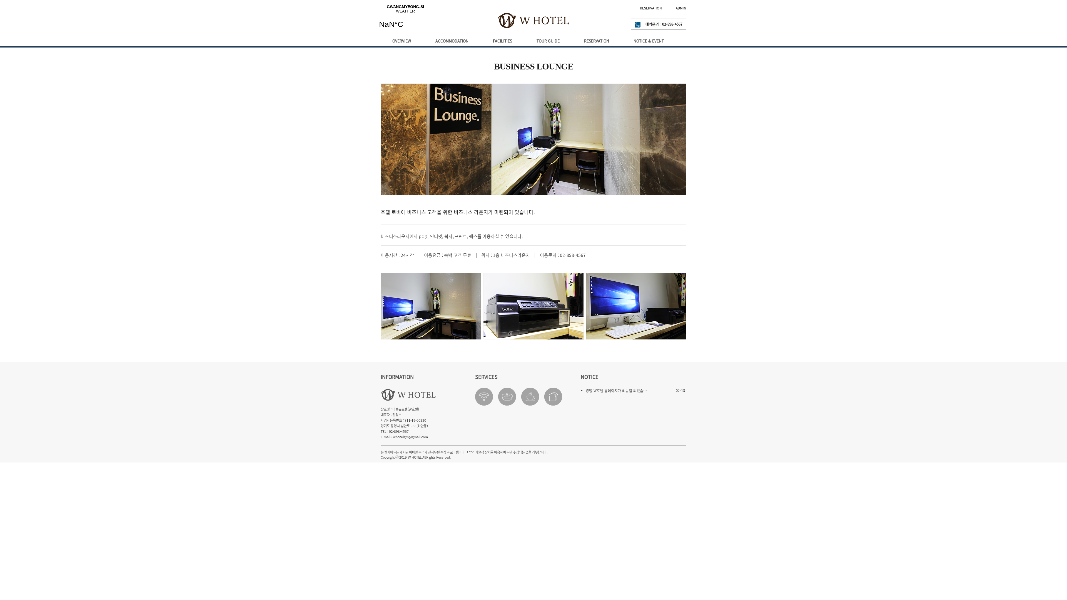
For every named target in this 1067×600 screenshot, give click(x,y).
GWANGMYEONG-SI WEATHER (405, 20)
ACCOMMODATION (451, 41)
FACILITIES (502, 41)
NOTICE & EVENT (649, 41)
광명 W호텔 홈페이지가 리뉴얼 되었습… (616, 390)
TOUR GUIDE (548, 41)
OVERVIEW (401, 41)
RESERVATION (651, 8)
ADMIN (681, 8)
